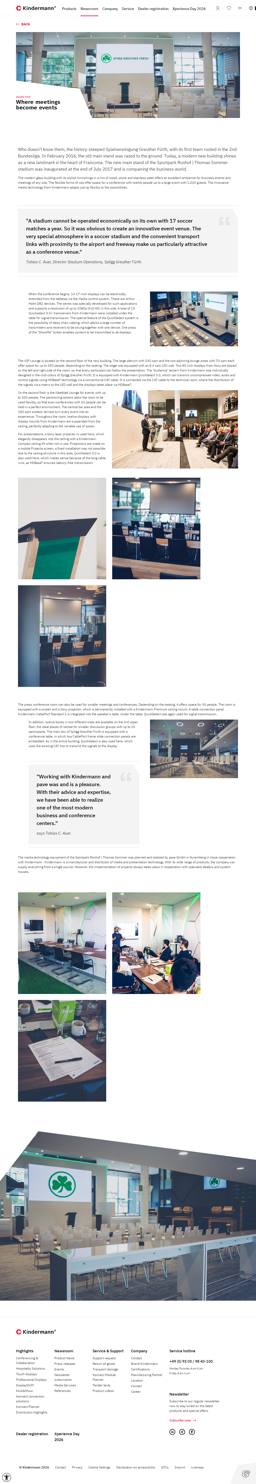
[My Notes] (229, 8)
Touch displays (26, 1374)
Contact (136, 1358)
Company (139, 1350)
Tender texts (101, 1385)
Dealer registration (32, 1433)
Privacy (77, 1467)
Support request (104, 1358)
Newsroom (63, 1350)
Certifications (140, 1369)
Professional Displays (31, 1380)
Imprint (180, 1467)
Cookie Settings (99, 1467)
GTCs (165, 1467)
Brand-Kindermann (144, 1364)
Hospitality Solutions (30, 1368)
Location (137, 1380)
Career (136, 1392)
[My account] (216, 8)
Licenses (197, 1467)
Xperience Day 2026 (67, 1436)
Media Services (65, 1385)
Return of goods (104, 1364)
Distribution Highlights (31, 1412)
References (62, 1391)
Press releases (65, 1364)
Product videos (103, 1391)
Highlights (24, 1350)
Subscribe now (180, 1420)
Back (25, 24)
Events (59, 1369)
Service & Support (108, 1350)
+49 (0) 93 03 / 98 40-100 (191, 1361)
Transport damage (105, 1369)
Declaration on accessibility (135, 1467)
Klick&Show (24, 1391)
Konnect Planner (28, 1407)
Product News (64, 1358)
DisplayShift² (25, 1385)
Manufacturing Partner (147, 1375)
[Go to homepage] (36, 8)
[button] (6, 1477)
